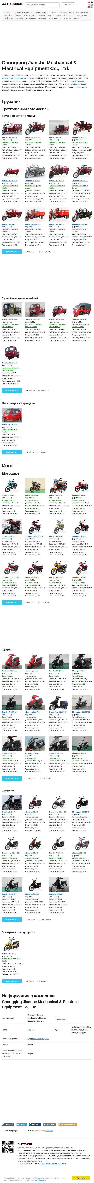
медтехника (65, 18)
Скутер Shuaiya (77, 676)
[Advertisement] (47, 39)
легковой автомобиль (23, 12)
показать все (12, 251)
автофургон (29, 15)
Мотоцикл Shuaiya (8, 500)
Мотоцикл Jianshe (31, 500)
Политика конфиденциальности (53, 1163)
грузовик (18, 15)
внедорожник (82, 12)
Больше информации (36, 1180)
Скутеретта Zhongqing (56, 817)
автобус (8, 15)
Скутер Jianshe (54, 676)
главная (7, 12)
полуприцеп (68, 15)
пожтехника (53, 18)
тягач (58, 15)
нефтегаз (8, 18)
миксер (51, 15)
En (92, 5)
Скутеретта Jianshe (32, 817)
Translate (49, 1131)
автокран (19, 18)
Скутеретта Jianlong (56, 899)
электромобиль (41, 12)
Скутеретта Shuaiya (8, 817)
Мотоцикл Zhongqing (32, 541)
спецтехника (81, 15)
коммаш (42, 18)
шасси (76, 18)
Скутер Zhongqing (55, 717)
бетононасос (30, 18)
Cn (92, 7)
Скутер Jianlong (7, 676)
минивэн (63, 12)
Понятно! (81, 1177)
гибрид (54, 12)
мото (71, 12)
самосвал (41, 15)
